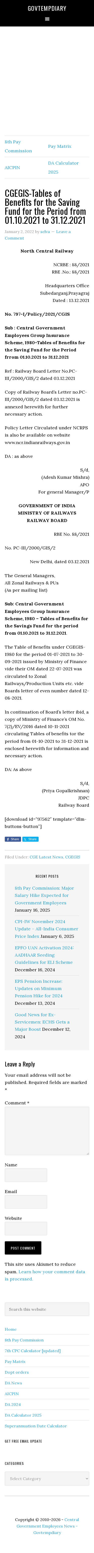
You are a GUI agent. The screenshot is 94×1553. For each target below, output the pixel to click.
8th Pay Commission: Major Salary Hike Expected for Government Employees (44, 895)
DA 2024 (13, 1404)
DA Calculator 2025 (23, 1415)
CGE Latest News (46, 856)
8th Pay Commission (24, 1339)
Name (11, 1165)
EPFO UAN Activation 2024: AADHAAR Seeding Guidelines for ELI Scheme (44, 955)
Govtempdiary (47, 7)
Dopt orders (17, 1372)
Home (11, 1329)
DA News (13, 1382)
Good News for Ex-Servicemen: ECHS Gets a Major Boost (42, 1022)
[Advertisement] (47, 81)
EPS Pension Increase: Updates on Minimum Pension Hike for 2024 (39, 988)
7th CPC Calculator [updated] (33, 1350)
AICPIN (12, 167)
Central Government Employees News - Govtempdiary (48, 1526)
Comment (17, 1103)
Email (11, 1191)
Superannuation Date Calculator (36, 1425)
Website (13, 1218)
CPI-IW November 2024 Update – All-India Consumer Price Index (46, 929)
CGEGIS (72, 856)
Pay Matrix (59, 146)
